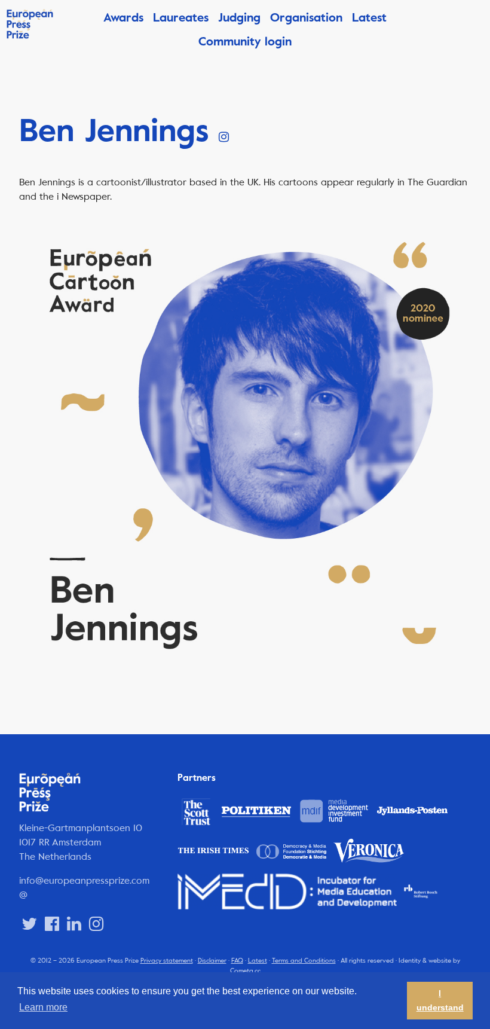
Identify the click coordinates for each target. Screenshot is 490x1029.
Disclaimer (212, 960)
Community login (245, 41)
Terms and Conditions (304, 960)
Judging (239, 18)
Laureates (181, 18)
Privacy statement (166, 960)
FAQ (237, 960)
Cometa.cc (245, 971)
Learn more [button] (43, 1007)
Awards (123, 18)
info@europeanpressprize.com (84, 880)
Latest (369, 18)
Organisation (306, 18)
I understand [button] (440, 1000)
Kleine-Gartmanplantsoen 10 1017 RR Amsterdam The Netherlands (80, 842)
